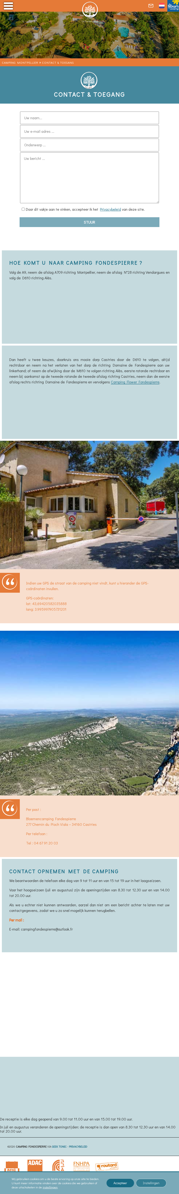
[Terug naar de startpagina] (89, 14)
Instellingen (151, 1183)
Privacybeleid (110, 209)
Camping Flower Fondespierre (135, 381)
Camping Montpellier (20, 62)
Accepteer (120, 1183)
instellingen (50, 1187)
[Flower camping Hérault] (173, 6)
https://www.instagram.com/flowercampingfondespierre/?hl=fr (59, 1007)
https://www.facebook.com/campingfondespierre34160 (54, 997)
